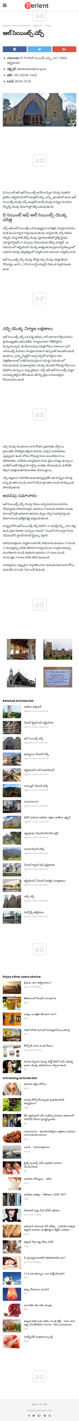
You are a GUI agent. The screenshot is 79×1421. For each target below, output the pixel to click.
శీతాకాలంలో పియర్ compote (40, 998)
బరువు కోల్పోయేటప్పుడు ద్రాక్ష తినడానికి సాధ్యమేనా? (44, 1101)
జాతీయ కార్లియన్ (33, 707)
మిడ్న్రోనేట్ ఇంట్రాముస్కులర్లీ (38, 1337)
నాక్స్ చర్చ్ (29, 896)
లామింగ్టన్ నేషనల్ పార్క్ (36, 786)
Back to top (39, 1404)
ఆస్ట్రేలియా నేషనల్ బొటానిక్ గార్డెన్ (41, 833)
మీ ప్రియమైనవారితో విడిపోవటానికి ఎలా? (44, 1258)
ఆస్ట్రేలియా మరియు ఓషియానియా (16, 25)
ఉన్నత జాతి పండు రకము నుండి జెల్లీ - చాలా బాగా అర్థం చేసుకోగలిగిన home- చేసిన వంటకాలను (49, 1323)
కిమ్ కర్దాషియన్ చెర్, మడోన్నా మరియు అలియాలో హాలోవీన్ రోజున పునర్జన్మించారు (49, 1117)
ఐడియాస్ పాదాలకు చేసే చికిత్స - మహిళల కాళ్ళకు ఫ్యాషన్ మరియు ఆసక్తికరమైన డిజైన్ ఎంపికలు (49, 1228)
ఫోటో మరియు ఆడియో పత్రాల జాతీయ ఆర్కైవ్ (47, 817)
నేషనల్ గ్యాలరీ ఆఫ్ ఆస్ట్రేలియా (39, 865)
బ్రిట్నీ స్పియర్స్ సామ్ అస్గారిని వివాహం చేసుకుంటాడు (43, 1164)
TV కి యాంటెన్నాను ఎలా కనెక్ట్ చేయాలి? (44, 1273)
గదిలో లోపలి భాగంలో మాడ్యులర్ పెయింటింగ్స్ (47, 1030)
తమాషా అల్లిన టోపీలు (35, 1084)
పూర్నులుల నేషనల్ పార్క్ (36, 754)
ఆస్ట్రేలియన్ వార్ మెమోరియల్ (39, 770)
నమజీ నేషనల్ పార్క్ (34, 849)
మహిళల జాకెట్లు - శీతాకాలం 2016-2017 (45, 1194)
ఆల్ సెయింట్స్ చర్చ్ (33, 738)
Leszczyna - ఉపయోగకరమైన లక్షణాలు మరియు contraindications (50, 1133)
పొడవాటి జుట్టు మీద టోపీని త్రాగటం (42, 1210)
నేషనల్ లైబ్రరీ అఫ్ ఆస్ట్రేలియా (39, 722)
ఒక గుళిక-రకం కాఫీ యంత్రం (38, 1305)
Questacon (31, 801)
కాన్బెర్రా (48, 25)
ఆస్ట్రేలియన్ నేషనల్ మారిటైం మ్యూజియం (45, 881)
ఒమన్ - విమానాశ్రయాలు (37, 1147)
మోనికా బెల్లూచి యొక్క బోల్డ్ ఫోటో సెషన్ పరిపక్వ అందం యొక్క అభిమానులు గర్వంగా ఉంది (48, 1063)
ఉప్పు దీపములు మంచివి (36, 1289)
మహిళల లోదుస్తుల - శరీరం (38, 1179)
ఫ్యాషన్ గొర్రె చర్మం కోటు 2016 (38, 1242)
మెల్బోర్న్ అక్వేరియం (34, 912)
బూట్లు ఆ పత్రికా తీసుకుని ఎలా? (40, 1014)
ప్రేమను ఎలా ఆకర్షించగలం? (37, 982)
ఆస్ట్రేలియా (37, 25)
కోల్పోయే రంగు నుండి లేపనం (38, 1046)
